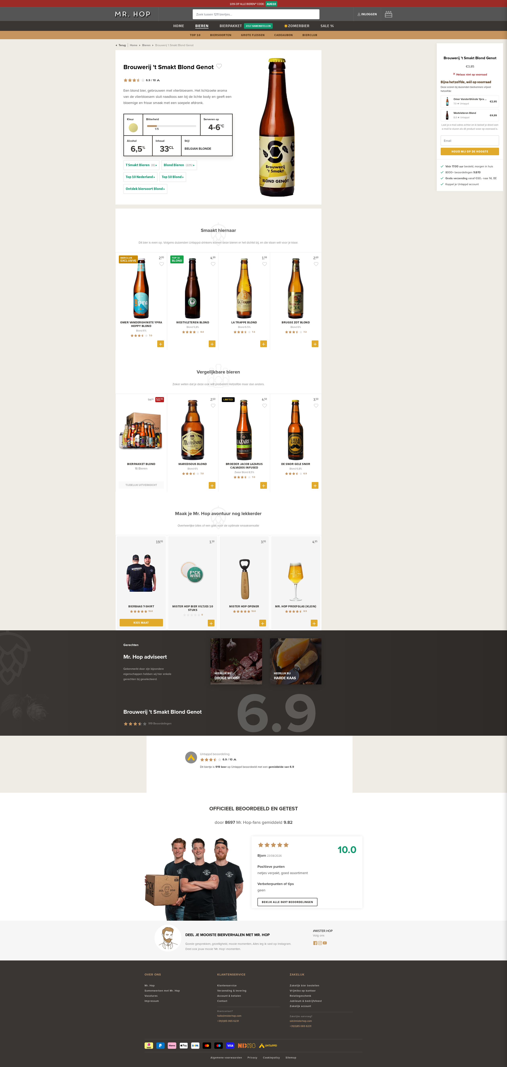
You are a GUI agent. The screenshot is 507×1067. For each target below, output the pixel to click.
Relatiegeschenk (300, 996)
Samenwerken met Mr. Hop (162, 991)
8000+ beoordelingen (463, 172)
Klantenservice (227, 985)
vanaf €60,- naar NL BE (471, 178)
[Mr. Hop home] (134, 14)
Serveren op (211, 119)
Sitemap (291, 1057)
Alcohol (132, 141)
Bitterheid (152, 119)
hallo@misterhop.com (229, 1016)
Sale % (327, 25)
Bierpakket (231, 25)
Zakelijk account (300, 1006)
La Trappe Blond (244, 322)
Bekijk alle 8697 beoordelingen (287, 902)
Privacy (252, 1057)
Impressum (152, 1001)
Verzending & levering (232, 991)
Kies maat (141, 622)
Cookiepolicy (271, 1057)
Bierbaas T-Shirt (141, 606)
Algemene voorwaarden (226, 1057)
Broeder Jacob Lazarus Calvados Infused (244, 465)
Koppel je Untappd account (462, 184)
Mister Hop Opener (244, 606)
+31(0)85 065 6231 (228, 1021)
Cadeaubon (283, 35)
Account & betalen (229, 996)
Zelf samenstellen (258, 26)
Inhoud (160, 141)
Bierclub (309, 35)
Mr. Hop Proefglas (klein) (295, 606)
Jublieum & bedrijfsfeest (306, 1001)
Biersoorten (221, 35)
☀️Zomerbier (297, 25)
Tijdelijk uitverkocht (141, 485)
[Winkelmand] (388, 14)
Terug (122, 45)
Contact (222, 1001)
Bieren (202, 25)
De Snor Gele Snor (295, 464)
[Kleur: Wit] (133, 127)
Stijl (187, 141)
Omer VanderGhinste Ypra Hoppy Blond (141, 324)
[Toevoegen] (160, 343)
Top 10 (195, 35)
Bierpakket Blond (141, 464)
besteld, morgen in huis (469, 166)
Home (178, 25)
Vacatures (151, 996)
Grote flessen (253, 35)
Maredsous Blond (192, 464)
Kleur (130, 119)
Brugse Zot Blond (296, 322)
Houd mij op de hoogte (470, 151)
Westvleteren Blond (192, 322)
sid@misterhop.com (301, 1021)
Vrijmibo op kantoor (303, 991)
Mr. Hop (150, 985)
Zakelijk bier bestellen (304, 985)
